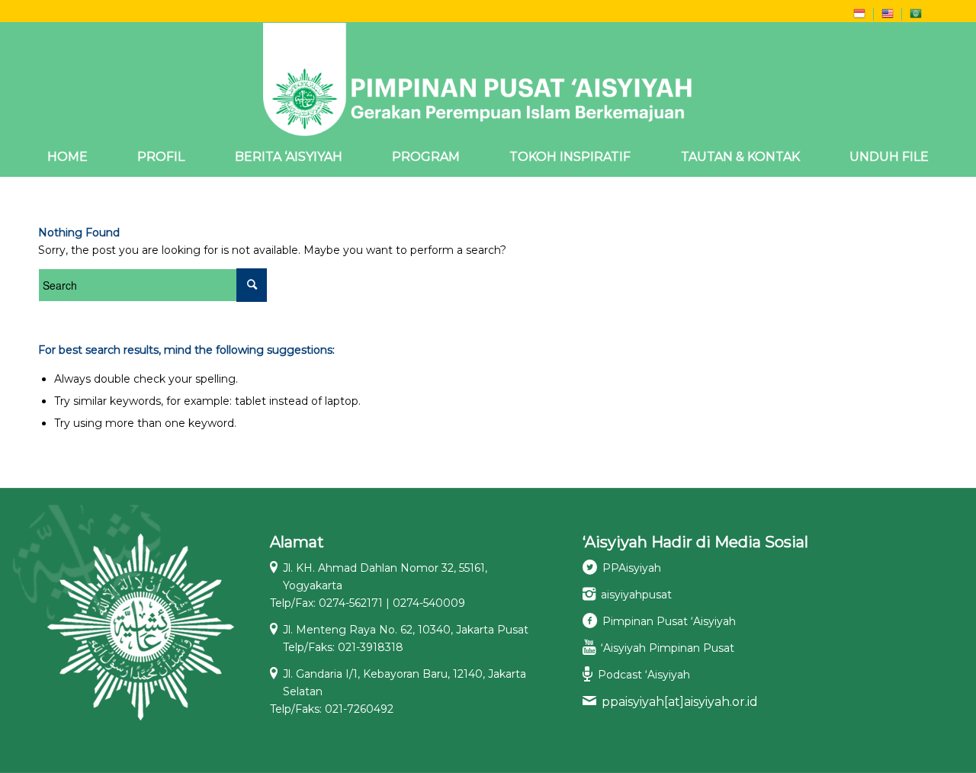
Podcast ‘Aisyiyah (644, 675)
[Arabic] (916, 16)
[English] (887, 16)
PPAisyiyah (631, 568)
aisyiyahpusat (636, 594)
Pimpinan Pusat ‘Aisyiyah (669, 621)
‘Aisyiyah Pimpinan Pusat (667, 648)
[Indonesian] (859, 16)
